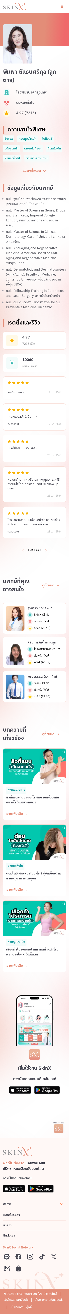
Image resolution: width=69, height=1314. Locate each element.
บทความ (8, 1225)
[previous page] (23, 550)
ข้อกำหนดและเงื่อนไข (16, 1299)
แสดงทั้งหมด (32, 171)
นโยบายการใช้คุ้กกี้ (21, 1307)
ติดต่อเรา (9, 1235)
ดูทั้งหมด (48, 585)
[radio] (9, 383)
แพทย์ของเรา (11, 1215)
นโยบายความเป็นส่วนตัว (49, 1299)
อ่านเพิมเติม (14, 814)
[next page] (46, 550)
